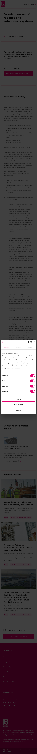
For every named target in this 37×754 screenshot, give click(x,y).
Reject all (18, 410)
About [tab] (30, 347)
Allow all (18, 399)
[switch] (32, 381)
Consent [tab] (6, 347)
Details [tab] (18, 347)
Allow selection (18, 404)
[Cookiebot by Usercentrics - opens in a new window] (27, 342)
